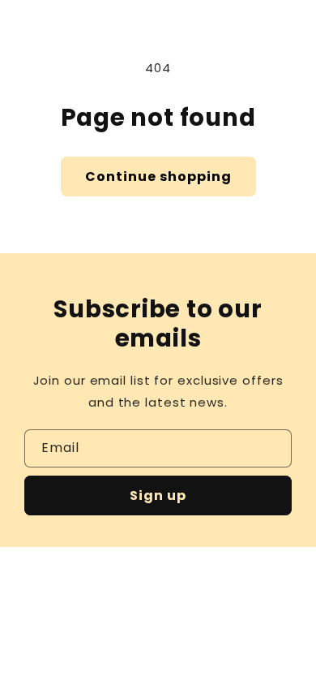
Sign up (158, 495)
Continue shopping (158, 176)
